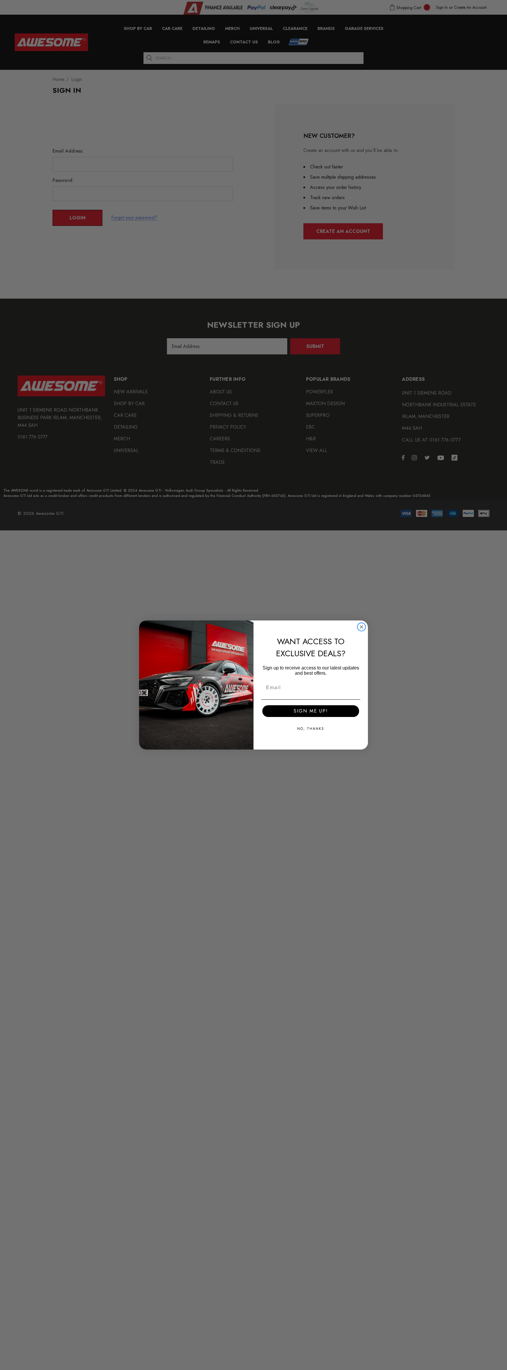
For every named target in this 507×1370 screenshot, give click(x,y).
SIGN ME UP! (311, 711)
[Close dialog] (361, 626)
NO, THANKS (310, 728)
